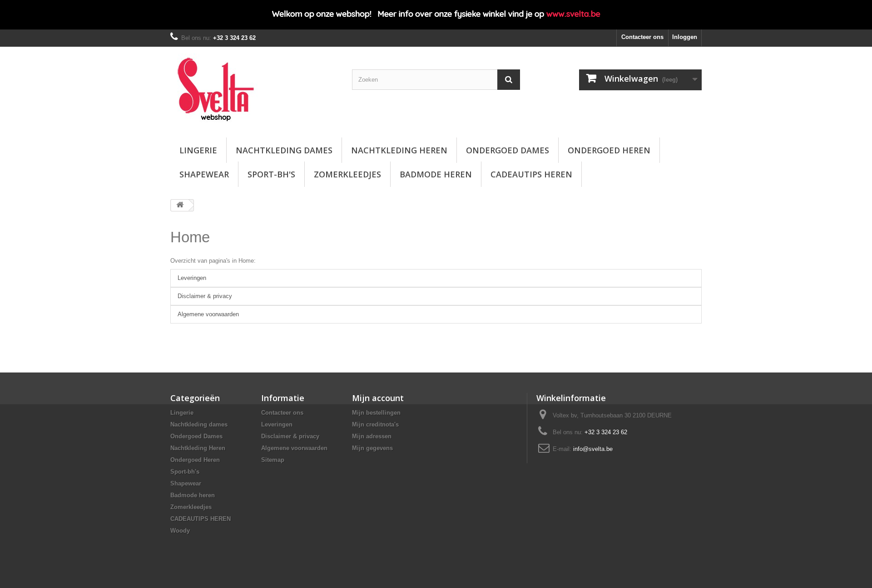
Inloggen (684, 37)
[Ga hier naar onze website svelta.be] (436, 14)
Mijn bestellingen (376, 412)
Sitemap (272, 459)
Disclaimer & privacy (205, 296)
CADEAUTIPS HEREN (531, 174)
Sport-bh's (271, 174)
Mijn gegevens (372, 448)
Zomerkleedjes (347, 174)
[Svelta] (254, 90)
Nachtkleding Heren (399, 150)
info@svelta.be (593, 449)
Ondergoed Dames (507, 150)
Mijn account (378, 397)
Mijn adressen (371, 436)
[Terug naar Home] (179, 205)
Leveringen (192, 277)
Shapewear (204, 174)
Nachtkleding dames (284, 150)
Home (190, 237)
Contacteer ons (642, 37)
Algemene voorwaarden (208, 314)
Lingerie (198, 150)
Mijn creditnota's (375, 424)
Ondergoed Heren (609, 150)
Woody (180, 530)
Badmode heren (436, 174)
